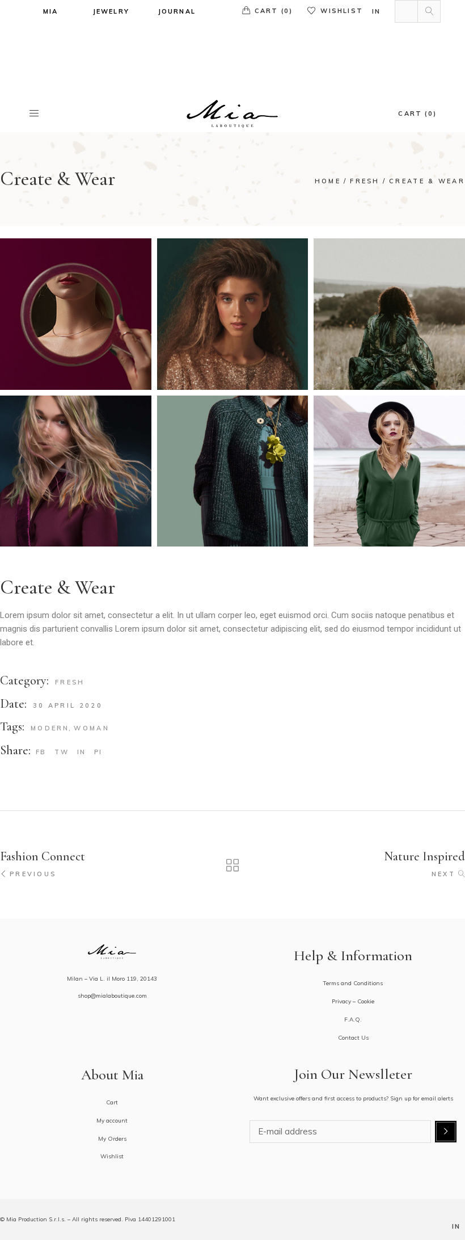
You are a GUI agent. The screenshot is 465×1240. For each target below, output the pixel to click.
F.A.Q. (353, 1019)
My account (112, 1120)
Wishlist (341, 11)
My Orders (112, 1138)
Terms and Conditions (353, 983)
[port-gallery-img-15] (232, 471)
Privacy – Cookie (353, 1001)
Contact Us (353, 1037)
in (376, 11)
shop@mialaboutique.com (112, 995)
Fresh (70, 682)
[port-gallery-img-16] (232, 314)
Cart (112, 1102)
